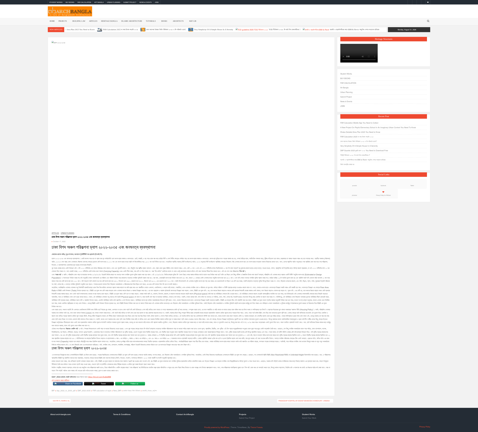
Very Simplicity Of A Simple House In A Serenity (213, 30)
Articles (93, 21)
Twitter (412, 185)
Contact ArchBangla (185, 414)
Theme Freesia (256, 427)
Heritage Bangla (109, 21)
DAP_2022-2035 (84, 390)
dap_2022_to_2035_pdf (66, 390)
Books (164, 21)
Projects (63, 21)
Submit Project (129, 2)
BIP (53, 390)
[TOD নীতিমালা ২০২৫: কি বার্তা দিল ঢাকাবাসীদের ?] (252, 29)
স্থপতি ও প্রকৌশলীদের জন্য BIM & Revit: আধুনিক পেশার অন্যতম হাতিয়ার (354, 30)
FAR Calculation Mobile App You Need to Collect (359, 123)
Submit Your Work (309, 418)
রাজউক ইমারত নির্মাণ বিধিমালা (131, 390)
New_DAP (117, 390)
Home (52, 21)
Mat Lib (192, 21)
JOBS (157, 2)
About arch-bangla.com (60, 414)
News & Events (145, 2)
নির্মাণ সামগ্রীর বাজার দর (347, 164)
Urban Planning (113, 2)
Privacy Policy (424, 426)
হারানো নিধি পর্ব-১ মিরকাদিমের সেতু (61, 401)
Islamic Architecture (131, 21)
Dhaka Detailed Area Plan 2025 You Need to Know (74, 30)
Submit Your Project (247, 418)
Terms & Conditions (121, 414)
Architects (178, 21)
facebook (383, 185)
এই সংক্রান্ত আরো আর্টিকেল (60, 380)
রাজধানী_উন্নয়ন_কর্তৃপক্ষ (149, 390)
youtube (354, 185)
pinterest (354, 195)
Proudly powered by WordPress (216, 427)
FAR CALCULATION (84, 2)
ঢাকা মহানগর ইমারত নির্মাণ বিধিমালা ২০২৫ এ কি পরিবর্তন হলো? (166, 30)
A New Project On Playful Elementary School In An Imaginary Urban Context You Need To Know (378, 127)
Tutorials (151, 21)
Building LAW (78, 21)
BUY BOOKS (70, 2)
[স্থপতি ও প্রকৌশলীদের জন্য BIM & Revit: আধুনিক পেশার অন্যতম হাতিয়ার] (316, 29)
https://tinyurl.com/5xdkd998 (99, 376)
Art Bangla (99, 2)
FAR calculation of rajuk (102, 390)
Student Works (55, 2)
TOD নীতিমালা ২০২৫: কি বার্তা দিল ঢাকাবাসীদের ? (284, 30)
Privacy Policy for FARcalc (383, 195)
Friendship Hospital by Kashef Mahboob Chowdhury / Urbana (304, 401)
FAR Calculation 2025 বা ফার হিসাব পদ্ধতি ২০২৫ (120, 30)
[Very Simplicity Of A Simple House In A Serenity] (191, 29)
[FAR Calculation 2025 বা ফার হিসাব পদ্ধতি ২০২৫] (99, 29)
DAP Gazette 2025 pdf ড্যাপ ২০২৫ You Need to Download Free (364, 150)
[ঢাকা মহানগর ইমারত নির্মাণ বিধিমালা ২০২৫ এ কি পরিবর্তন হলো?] (143, 29)
